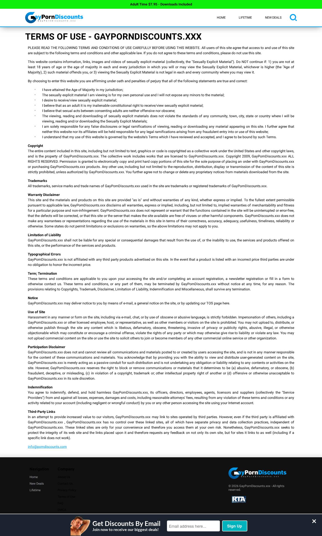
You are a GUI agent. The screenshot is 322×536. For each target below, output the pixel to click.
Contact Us (65, 483)
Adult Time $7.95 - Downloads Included (161, 4)
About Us (64, 477)
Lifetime (245, 17)
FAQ (60, 503)
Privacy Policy (67, 490)
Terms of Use (66, 496)
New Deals (273, 17)
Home (221, 17)
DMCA (62, 510)
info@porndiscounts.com (47, 447)
